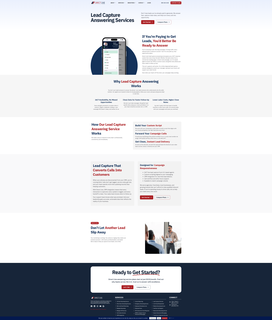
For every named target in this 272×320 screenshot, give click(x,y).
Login (149, 3)
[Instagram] (97, 306)
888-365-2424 (165, 3)
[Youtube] (100, 306)
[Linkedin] (94, 306)
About (112, 3)
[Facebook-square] (91, 306)
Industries (131, 3)
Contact (141, 3)
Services (121, 3)
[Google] (103, 306)
